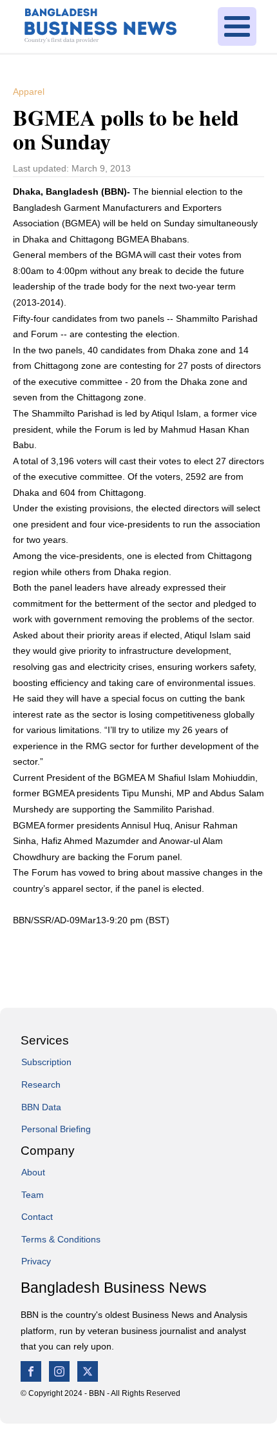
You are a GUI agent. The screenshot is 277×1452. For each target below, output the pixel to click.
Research (41, 1084)
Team (32, 1195)
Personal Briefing (56, 1129)
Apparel (28, 91)
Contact (37, 1217)
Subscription (46, 1062)
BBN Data (41, 1107)
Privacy (36, 1261)
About (33, 1172)
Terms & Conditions (60, 1239)
